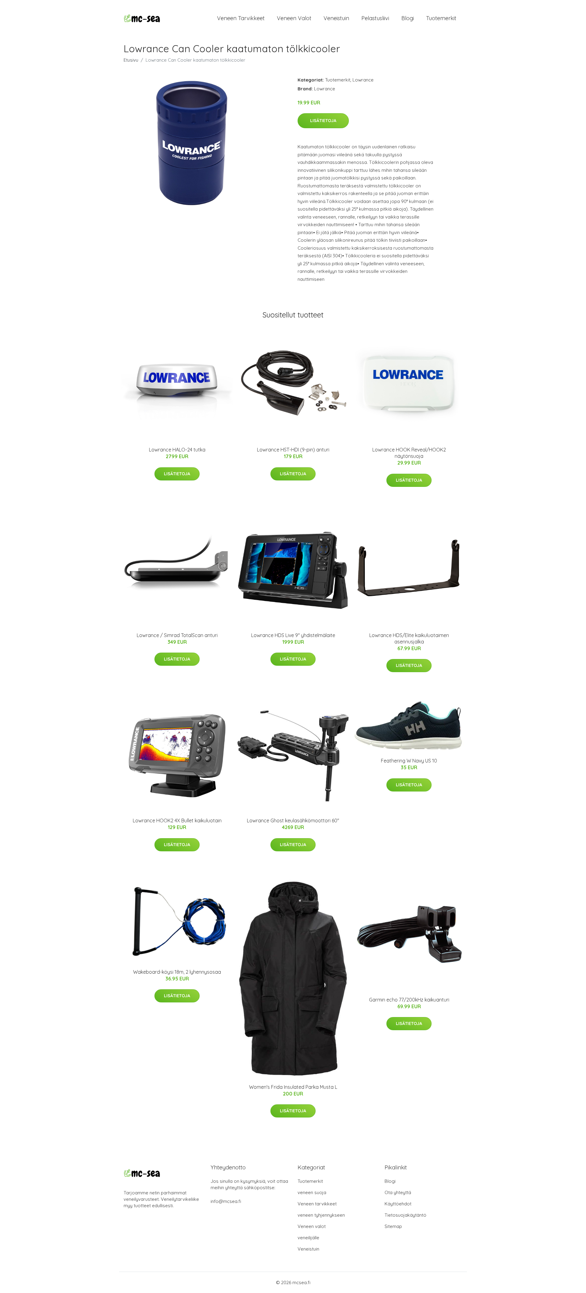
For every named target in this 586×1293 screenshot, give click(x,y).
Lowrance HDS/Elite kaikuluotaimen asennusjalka (409, 638)
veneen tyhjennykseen (321, 1215)
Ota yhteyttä (398, 1192)
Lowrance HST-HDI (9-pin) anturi (293, 450)
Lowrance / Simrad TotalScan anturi (177, 635)
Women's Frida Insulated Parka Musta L (293, 1087)
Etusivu (131, 60)
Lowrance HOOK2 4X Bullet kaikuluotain (177, 820)
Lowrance (363, 80)
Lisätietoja (323, 120)
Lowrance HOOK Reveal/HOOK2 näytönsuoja (409, 453)
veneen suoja (312, 1192)
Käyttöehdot (398, 1204)
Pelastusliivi (375, 18)
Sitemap (393, 1226)
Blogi (407, 18)
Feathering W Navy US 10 (409, 761)
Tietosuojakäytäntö (405, 1215)
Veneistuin (336, 18)
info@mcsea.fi (226, 1201)
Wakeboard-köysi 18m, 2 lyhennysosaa (177, 972)
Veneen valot (294, 18)
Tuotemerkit (441, 18)
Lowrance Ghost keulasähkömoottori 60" (293, 820)
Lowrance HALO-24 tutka (177, 450)
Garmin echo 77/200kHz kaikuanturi (409, 1000)
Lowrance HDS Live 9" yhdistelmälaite (293, 635)
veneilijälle (308, 1237)
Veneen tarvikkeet (241, 18)
